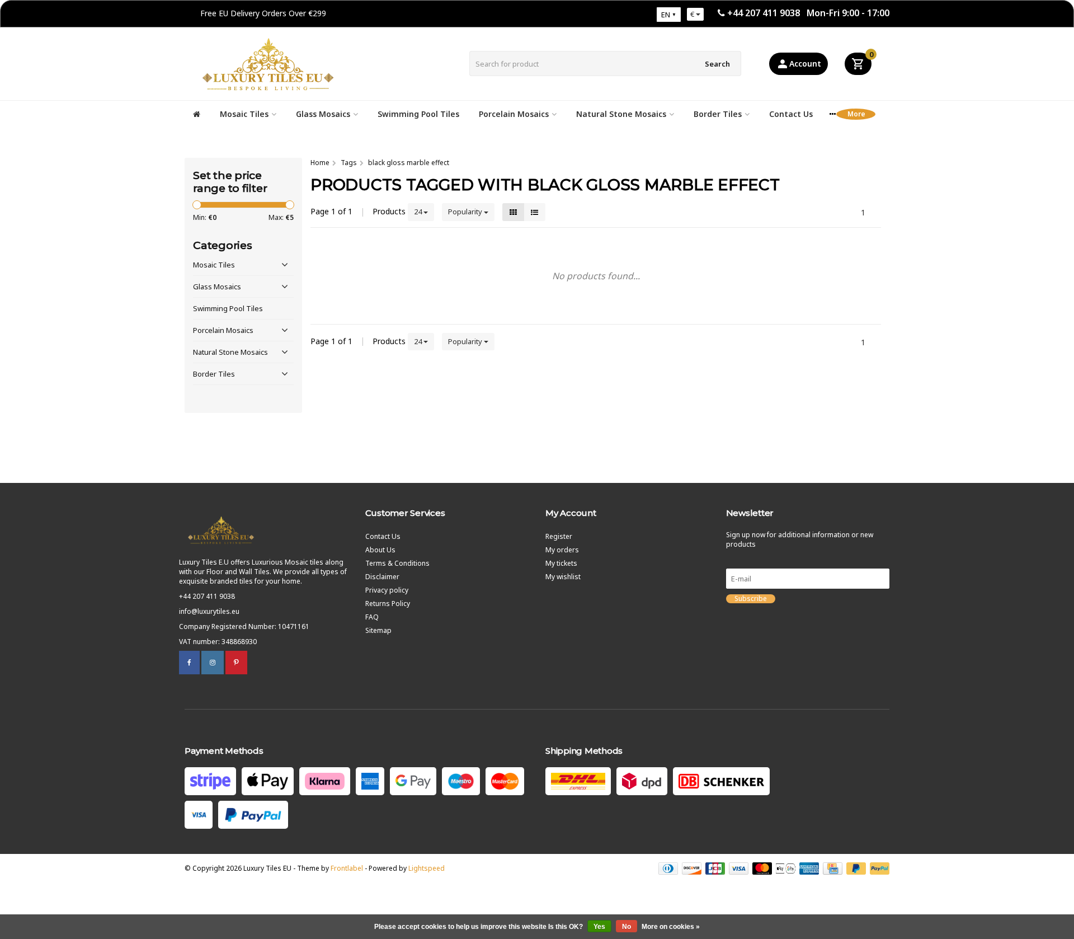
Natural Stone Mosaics (621, 114)
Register (558, 536)
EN (665, 15)
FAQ (372, 617)
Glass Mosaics (323, 114)
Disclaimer (382, 576)
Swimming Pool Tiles (418, 114)
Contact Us (791, 114)
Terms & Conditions (397, 563)
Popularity (466, 211)
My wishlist (563, 576)
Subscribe (750, 598)
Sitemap (378, 630)
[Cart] (858, 64)
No (626, 927)
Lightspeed (426, 868)
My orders (562, 550)
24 (418, 211)
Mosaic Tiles (244, 114)
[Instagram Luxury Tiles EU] (212, 662)
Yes (599, 927)
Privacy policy (386, 590)
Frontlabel (347, 868)
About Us (380, 550)
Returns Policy (387, 603)
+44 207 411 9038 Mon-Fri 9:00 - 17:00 (808, 13)
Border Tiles (718, 114)
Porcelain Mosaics (514, 114)
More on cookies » (671, 927)
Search (717, 64)
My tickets (561, 563)
